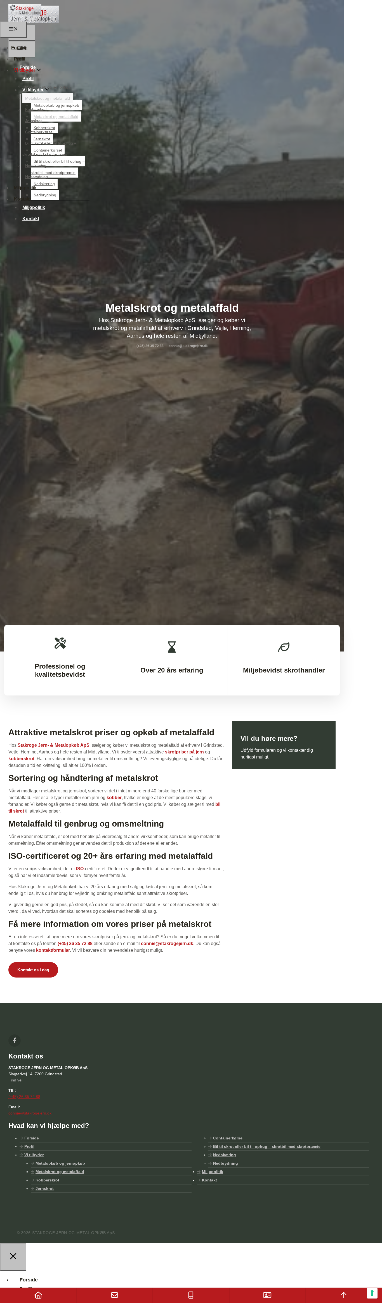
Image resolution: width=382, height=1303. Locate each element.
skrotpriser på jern (184, 752)
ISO (80, 868)
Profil (19, 59)
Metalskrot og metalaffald (47, 98)
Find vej (15, 1080)
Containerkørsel (39, 132)
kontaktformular (53, 950)
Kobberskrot (36, 109)
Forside (19, 47)
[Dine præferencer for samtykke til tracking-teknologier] (372, 1293)
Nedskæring (35, 165)
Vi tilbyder (24, 70)
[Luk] (13, 1257)
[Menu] (13, 30)
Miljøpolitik (25, 187)
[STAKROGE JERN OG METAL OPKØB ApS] (24, 18)
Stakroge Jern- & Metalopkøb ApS (53, 745)
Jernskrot (33, 120)
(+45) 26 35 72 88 (75, 943)
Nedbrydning (36, 176)
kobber (114, 797)
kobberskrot (21, 758)
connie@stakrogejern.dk (167, 943)
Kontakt (30, 218)
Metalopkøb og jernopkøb (48, 87)
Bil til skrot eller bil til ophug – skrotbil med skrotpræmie (266, 1146)
